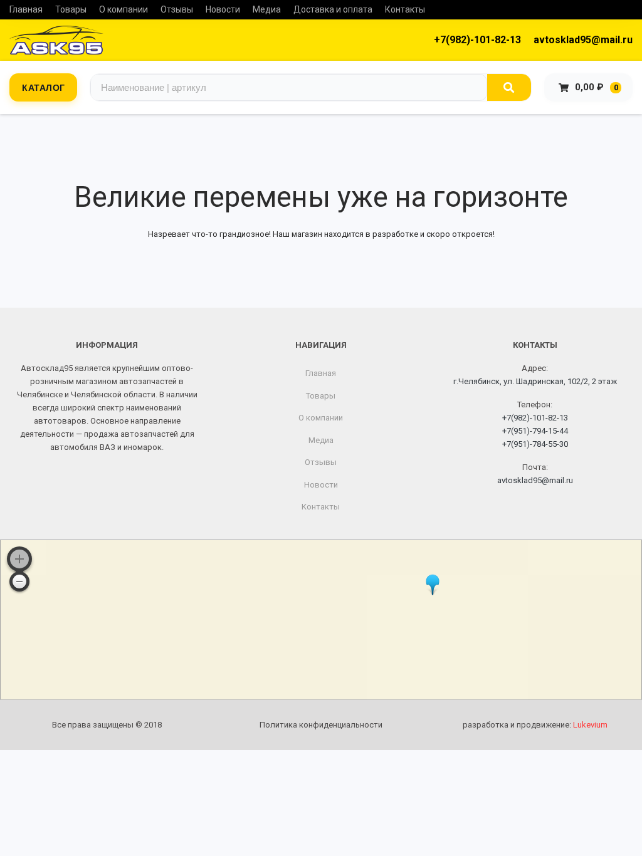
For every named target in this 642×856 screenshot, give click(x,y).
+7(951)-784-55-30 (535, 444)
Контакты (405, 9)
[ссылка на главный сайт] (56, 40)
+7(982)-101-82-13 (477, 40)
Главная (26, 9)
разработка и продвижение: (535, 724)
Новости (223, 9)
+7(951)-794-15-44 (535, 431)
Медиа (267, 9)
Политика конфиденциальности (321, 724)
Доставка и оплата (332, 9)
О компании (123, 9)
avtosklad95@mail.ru (583, 40)
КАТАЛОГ (43, 87)
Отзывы (176, 9)
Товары (71, 9)
